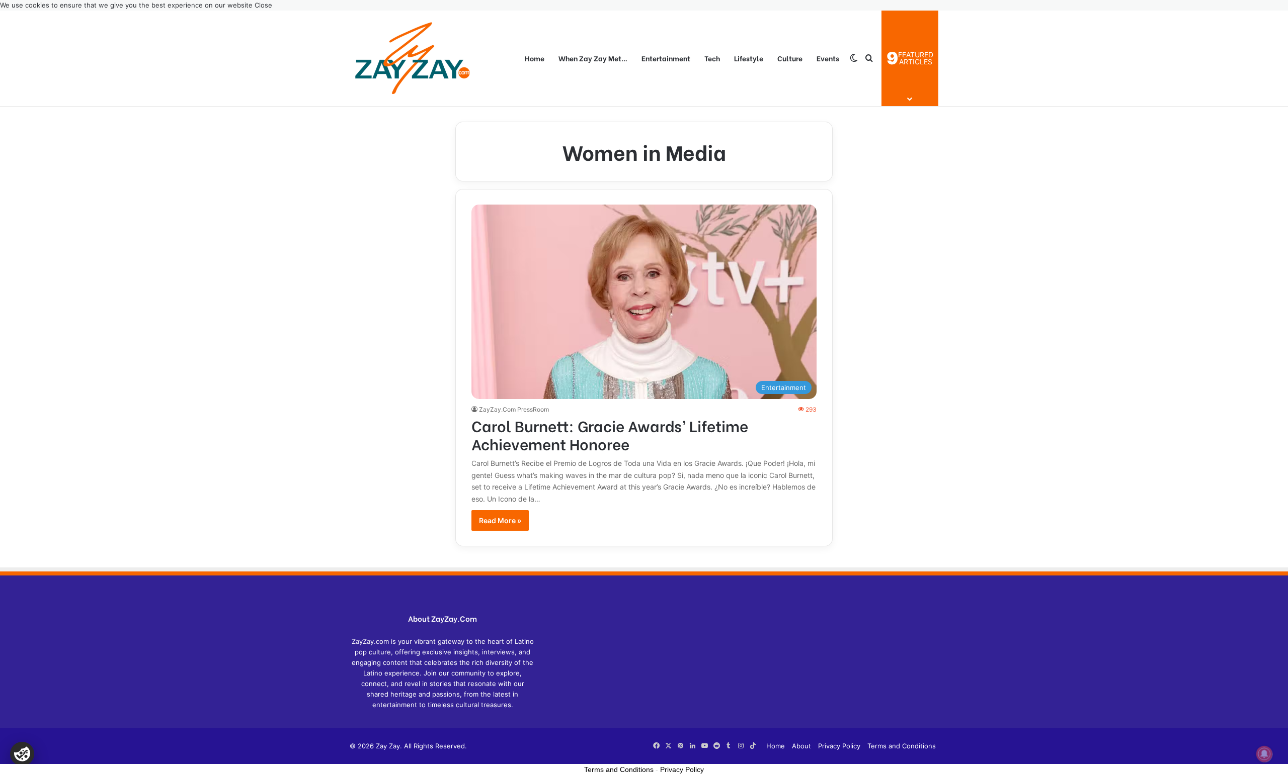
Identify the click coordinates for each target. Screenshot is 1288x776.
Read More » (500, 520)
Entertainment (665, 58)
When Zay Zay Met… (592, 58)
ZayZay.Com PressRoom (514, 409)
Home (534, 58)
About (801, 746)
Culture (789, 58)
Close (263, 5)
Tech (712, 58)
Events (828, 58)
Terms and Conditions (901, 746)
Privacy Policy (839, 746)
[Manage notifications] (1264, 754)
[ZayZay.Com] (412, 58)
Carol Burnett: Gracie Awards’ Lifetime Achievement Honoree (609, 434)
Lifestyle (748, 58)
